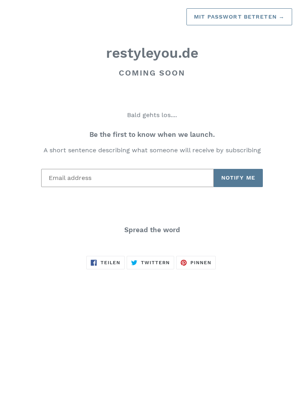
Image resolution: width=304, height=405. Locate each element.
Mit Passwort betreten (239, 16)
